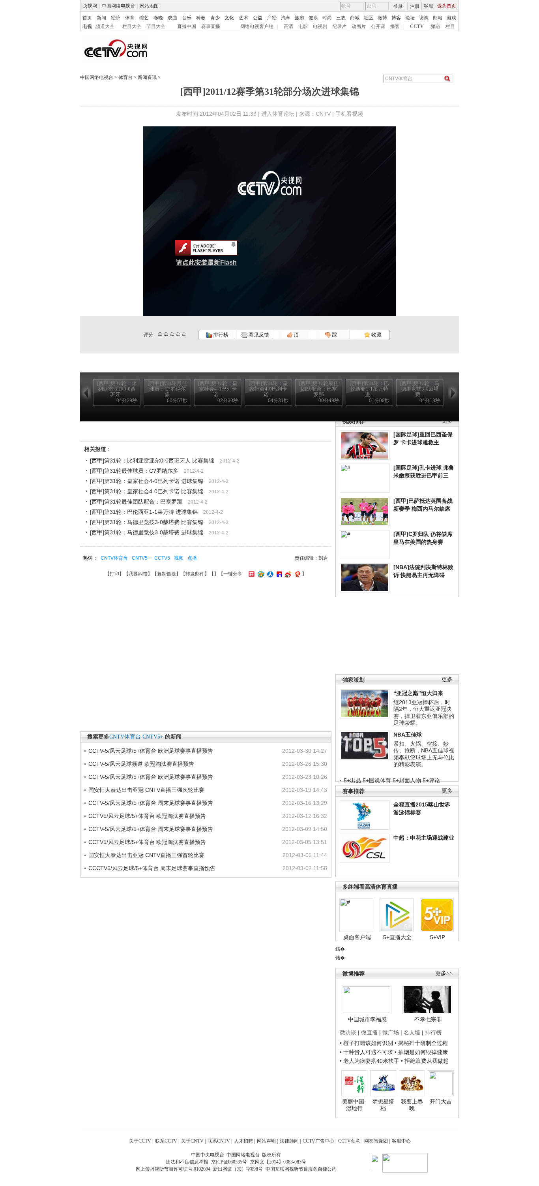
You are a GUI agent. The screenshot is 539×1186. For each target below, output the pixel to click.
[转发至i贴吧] (278, 574)
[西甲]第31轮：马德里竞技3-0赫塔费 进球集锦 (146, 532)
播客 (395, 26)
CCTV (417, 26)
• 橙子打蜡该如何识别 (366, 1043)
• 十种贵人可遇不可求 (367, 1052)
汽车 (285, 18)
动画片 (359, 26)
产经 (272, 18)
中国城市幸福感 (367, 1019)
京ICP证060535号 (229, 1162)
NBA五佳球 (407, 734)
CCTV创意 (349, 1141)
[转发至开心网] (251, 574)
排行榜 (220, 335)
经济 (115, 18)
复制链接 (166, 574)
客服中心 (401, 1141)
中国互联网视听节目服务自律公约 (301, 1169)
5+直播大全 (397, 937)
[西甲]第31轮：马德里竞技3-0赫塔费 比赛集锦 (146, 522)
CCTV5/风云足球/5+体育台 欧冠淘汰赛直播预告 (147, 816)
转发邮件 (194, 574)
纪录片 (339, 26)
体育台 (125, 77)
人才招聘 (243, 1141)
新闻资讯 (147, 77)
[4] (166, 334)
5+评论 (431, 780)
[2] (160, 334)
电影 (303, 26)
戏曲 (172, 18)
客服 (428, 6)
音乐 (186, 18)
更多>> (444, 973)
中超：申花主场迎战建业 (423, 838)
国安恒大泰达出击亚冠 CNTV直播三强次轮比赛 (146, 790)
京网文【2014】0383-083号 (278, 1162)
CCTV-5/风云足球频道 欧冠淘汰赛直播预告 (141, 764)
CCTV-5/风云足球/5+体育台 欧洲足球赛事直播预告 (150, 751)
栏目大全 (131, 26)
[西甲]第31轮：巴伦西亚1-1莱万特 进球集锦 (144, 512)
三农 (341, 18)
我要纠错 (138, 574)
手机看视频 (349, 114)
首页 (87, 18)
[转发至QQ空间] (260, 574)
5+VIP (437, 937)
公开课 (378, 26)
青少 (215, 18)
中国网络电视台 (118, 6)
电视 (87, 26)
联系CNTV (219, 1141)
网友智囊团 (376, 1141)
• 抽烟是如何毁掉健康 (421, 1052)
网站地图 (149, 6)
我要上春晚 (412, 1105)
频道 (435, 26)
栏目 (450, 26)
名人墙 (412, 1032)
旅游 (299, 18)
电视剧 (320, 26)
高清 (288, 26)
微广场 (390, 1032)
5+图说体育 (377, 780)
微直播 (369, 1032)
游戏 (451, 18)
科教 (201, 18)
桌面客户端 (357, 937)
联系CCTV (166, 1141)
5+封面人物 (407, 780)
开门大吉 (441, 1101)
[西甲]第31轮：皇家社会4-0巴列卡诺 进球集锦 (146, 481)
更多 (447, 679)
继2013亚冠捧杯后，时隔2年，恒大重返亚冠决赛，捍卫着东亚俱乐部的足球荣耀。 (423, 712)
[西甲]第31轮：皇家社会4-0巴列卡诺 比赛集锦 (146, 491)
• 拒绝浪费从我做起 (425, 1061)
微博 (382, 18)
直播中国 (186, 26)
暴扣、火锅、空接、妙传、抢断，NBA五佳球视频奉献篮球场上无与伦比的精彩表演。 (423, 754)
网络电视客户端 (256, 26)
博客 (396, 18)
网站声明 (266, 1141)
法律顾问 (289, 1141)
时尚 (327, 18)
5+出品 (352, 780)
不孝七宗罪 (428, 1019)
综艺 (144, 18)
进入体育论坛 (277, 114)
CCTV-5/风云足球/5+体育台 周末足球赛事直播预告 (150, 803)
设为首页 (446, 6)
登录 (398, 6)
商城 (354, 18)
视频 (178, 558)
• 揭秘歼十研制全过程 (421, 1043)
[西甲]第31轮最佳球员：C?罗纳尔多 (134, 471)
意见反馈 (258, 335)
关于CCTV (140, 1141)
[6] (172, 334)
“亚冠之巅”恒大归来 (418, 693)
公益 (257, 18)
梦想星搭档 (383, 1105)
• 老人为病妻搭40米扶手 (369, 1061)
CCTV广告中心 (318, 1141)
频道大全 (104, 26)
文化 (229, 18)
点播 (192, 558)
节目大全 (155, 26)
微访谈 (348, 1032)
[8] (178, 334)
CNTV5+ (141, 558)
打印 (114, 574)
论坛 (410, 18)
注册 (414, 6)
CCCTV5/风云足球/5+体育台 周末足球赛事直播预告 (151, 868)
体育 (130, 18)
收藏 (376, 335)
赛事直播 (210, 26)
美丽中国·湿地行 (354, 1105)
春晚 (158, 18)
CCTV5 (162, 558)
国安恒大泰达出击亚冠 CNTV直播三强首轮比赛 (146, 855)
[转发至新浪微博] (287, 574)
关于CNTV (192, 1141)
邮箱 (437, 18)
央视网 (90, 6)
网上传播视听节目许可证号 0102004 (173, 1169)
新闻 (101, 18)
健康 (313, 18)
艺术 (243, 18)
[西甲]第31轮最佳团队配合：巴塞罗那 (136, 501)
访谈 (424, 18)
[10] (184, 334)
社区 (368, 18)
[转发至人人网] (269, 574)
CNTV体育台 (114, 558)
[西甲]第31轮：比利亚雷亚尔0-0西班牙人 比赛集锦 (152, 460)
